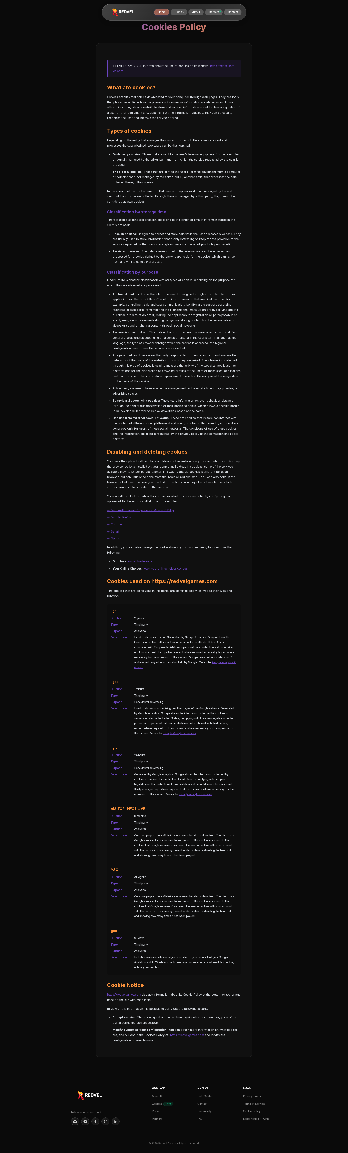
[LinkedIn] (116, 1121)
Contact (202, 1103)
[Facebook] (95, 1121)
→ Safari (113, 531)
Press (155, 1111)
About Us (157, 1096)
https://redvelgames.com (124, 994)
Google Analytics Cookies (179, 733)
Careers (161, 1103)
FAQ (199, 1119)
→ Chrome (114, 524)
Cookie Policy (251, 1111)
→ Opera (113, 538)
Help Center (204, 1096)
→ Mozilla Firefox (119, 517)
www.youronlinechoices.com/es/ (166, 568)
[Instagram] (105, 1121)
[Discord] (75, 1121)
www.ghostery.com (141, 561)
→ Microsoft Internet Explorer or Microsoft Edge (140, 510)
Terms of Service (254, 1103)
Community (204, 1111)
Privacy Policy (252, 1096)
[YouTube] (85, 1121)
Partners (157, 1119)
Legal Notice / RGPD (256, 1119)
